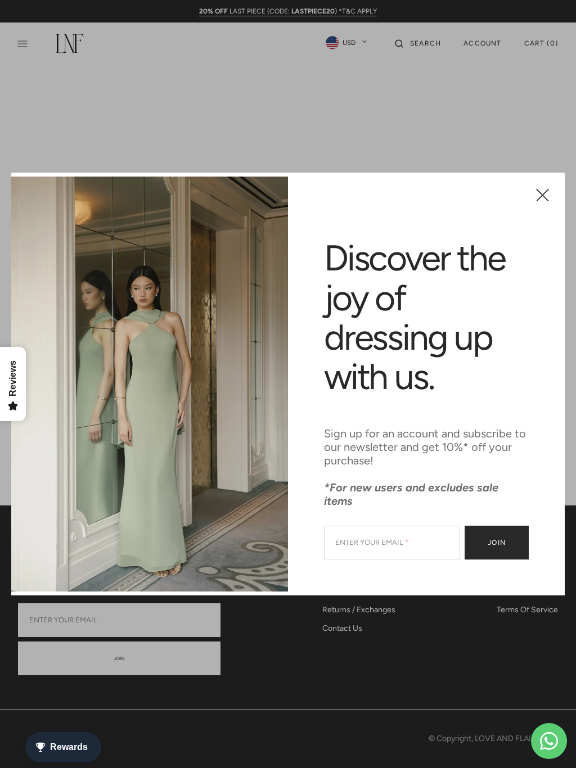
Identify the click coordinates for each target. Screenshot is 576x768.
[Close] (542, 194)
